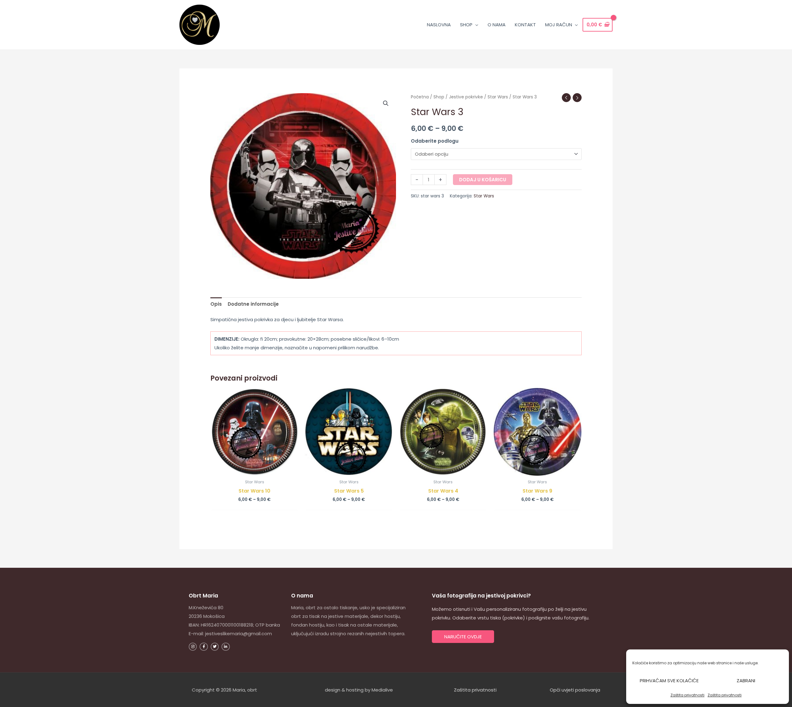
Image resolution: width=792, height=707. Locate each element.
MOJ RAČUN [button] (558, 24)
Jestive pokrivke (466, 97)
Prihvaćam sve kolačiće (669, 680)
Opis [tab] (216, 304)
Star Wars (498, 97)
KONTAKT (525, 24)
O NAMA (497, 24)
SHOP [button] (466, 24)
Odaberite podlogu (434, 141)
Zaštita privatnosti (687, 695)
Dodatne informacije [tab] (253, 304)
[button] (385, 103)
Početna (420, 97)
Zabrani (746, 680)
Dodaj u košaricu (482, 179)
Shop (438, 97)
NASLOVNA (439, 24)
